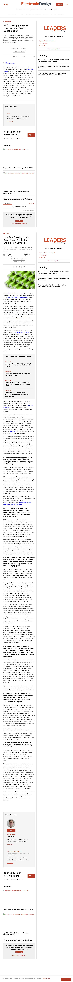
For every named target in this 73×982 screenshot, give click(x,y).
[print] (34, 56)
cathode (16, 319)
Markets (20, 14)
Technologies (12, 14)
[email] (24, 56)
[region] (19, 207)
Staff (19, 45)
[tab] (7, 203)
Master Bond (42, 43)
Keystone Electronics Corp (46, 41)
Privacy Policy (46, 978)
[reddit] (21, 56)
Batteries (6, 233)
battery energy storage (22, 332)
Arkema (26, 256)
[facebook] (14, 56)
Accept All (66, 979)
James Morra (7, 254)
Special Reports (47, 14)
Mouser (41, 45)
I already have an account (19, 223)
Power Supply (7, 21)
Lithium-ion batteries (9, 293)
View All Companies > (54, 49)
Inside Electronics (59, 14)
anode (25, 317)
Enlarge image (10, 63)
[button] (4, 4)
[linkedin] (16, 56)
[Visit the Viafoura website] (31, 210)
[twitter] (19, 56)
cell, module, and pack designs (17, 297)
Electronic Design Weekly (33, 14)
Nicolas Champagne (9, 256)
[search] (7, 4)
